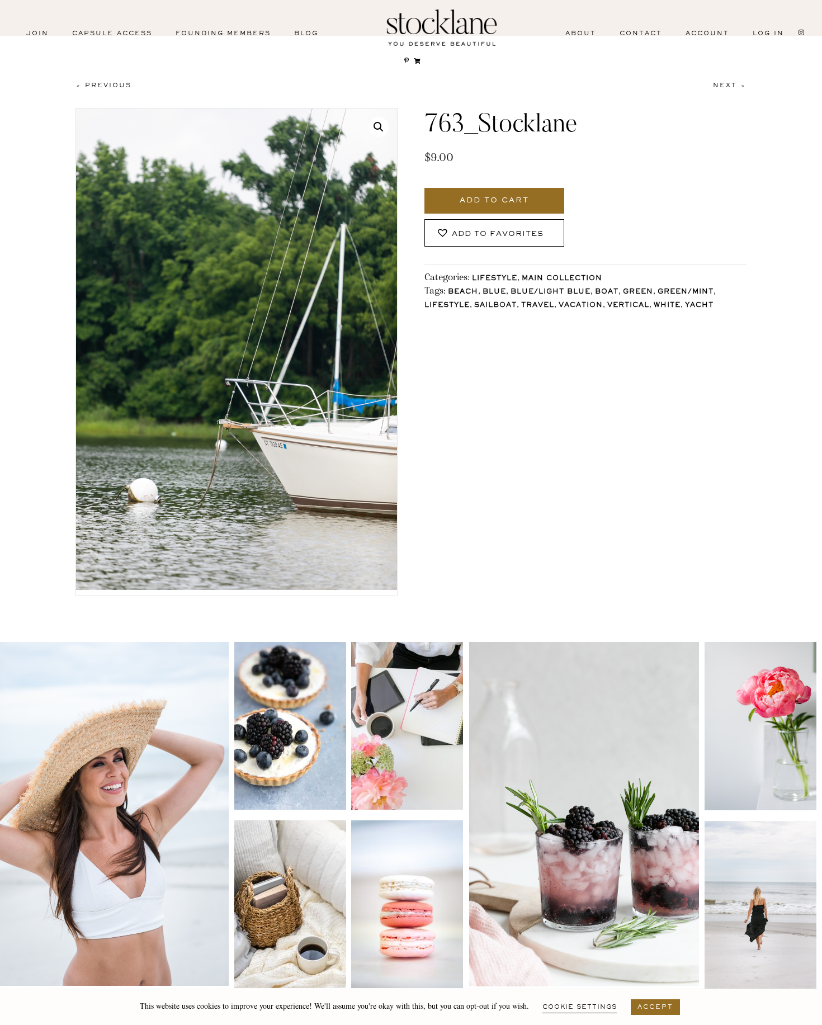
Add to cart (494, 200)
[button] (379, 127)
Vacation (581, 306)
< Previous (103, 85)
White (667, 306)
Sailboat (495, 306)
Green (638, 292)
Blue (494, 292)
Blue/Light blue (550, 292)
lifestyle (447, 306)
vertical (628, 306)
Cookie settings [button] (579, 1007)
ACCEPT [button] (655, 1007)
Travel (537, 306)
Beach (463, 292)
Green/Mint (686, 292)
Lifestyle (494, 279)
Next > (730, 85)
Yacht (699, 306)
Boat (606, 292)
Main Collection (562, 279)
